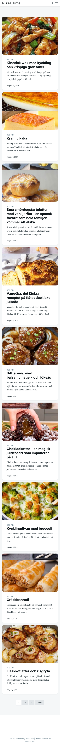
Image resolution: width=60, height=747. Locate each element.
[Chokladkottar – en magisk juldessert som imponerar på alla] (30, 422)
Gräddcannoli (18, 600)
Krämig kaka (17, 138)
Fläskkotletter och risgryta (28, 671)
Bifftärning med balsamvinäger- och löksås (29, 375)
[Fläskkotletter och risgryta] (30, 644)
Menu (56, 3)
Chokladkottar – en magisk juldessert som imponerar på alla (28, 453)
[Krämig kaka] (30, 111)
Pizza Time (11, 3)
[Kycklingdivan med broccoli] (30, 501)
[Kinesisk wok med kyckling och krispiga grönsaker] (30, 36)
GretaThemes (30, 741)
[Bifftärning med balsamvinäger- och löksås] (30, 346)
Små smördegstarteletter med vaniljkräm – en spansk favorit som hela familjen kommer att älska (29, 216)
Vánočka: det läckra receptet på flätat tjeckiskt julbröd (28, 297)
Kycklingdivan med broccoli (29, 528)
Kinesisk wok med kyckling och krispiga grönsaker (29, 65)
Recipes (11, 59)
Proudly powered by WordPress (21, 739)
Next (40, 703)
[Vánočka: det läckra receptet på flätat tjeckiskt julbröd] (30, 266)
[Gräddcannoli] (30, 573)
